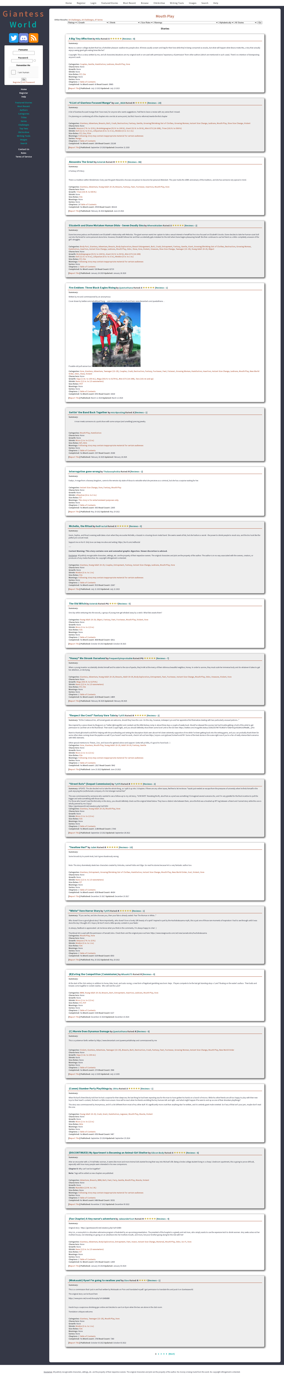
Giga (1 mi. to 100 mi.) (86, 379)
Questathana (126, 287)
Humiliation (100, 64)
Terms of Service (24, 156)
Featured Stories (109, 2)
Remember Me (23, 65)
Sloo (126, 1280)
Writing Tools (177, 2)
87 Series (99, 20)
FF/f (81, 384)
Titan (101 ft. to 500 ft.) (172, 128)
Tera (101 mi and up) (145, 379)
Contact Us (23, 149)
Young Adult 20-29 (106, 187)
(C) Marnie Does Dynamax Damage (89, 1031)
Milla (98, 38)
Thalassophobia (111, 471)
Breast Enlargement (141, 246)
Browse (145, 2)
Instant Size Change (198, 123)
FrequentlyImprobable (120, 658)
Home (69, 2)
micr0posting (118, 412)
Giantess (84, 123)
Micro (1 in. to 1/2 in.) (85, 440)
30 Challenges (74, 20)
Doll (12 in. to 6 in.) (84, 131)
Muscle (142, 1114)
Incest (134, 1242)
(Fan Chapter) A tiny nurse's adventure (92, 1218)
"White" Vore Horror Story (84, 910)
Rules (23, 153)
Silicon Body (157, 1152)
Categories (23, 113)
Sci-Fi (183, 1242)
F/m (84, 74)
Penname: (23, 49)
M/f (80, 443)
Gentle (91, 64)
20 (159, 102)
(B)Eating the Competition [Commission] (93, 974)
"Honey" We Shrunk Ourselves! (87, 658)
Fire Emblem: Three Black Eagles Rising (92, 287)
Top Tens (23, 128)
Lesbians (110, 64)
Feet (133, 187)
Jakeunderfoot (126, 1218)
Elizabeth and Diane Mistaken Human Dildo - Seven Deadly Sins (106, 225)
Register (81, 2)
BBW (82, 993)
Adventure (93, 123)
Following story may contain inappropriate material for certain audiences (110, 136)
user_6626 (119, 102)
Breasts (102, 123)
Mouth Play (165, 16)
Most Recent (129, 2)
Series (24, 121)
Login (93, 2)
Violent (247, 123)
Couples (83, 64)
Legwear (124, 1114)
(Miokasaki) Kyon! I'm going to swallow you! (95, 1280)
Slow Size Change (235, 123)
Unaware (154, 249)
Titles (24, 117)
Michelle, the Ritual (80, 526)
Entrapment (167, 246)
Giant (190, 246)
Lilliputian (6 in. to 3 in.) (103, 131)
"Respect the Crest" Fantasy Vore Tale (92, 715)
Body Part (84, 246)
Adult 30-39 (128, 677)
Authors (24, 110)
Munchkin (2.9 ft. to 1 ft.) (86, 1187)
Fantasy (132, 123)
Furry (115, 1180)
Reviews (127, 38)
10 (131, 847)
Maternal (160, 1242)
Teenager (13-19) (183, 249)
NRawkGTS (126, 974)
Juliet (94, 847)
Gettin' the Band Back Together (88, 412)
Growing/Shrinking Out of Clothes (158, 123)
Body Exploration (123, 246)
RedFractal (101, 526)
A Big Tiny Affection (80, 38)
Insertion (150, 187)
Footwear (140, 187)
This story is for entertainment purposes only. (98, 500)
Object (211, 249)
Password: (23, 57)
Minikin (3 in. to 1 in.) (124, 131)
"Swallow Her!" (78, 847)
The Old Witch (77, 603)
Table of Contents (88, 82)
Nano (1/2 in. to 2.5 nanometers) (90, 381)
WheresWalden (154, 225)
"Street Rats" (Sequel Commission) (90, 783)
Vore (128, 64)
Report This (74, 88)
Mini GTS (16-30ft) (153, 128)
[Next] (172, 1354)
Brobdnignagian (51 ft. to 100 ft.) (111, 128)
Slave (135, 249)
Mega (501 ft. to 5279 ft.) (107, 379)
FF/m (89, 133)
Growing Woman (181, 123)
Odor (129, 249)
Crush (113, 123)
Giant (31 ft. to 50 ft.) (135, 128)
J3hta (115, 1088)
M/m (85, 443)
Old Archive (159, 2)
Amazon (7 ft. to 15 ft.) (86, 128)
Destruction (122, 123)
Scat (190, 872)
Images (192, 2)
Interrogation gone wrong (84, 471)
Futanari (171, 371)
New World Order (179, 872)
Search (204, 2)
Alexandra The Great (81, 162)
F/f (80, 74)
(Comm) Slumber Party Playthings (89, 1088)
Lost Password (28, 82)
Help (215, 2)
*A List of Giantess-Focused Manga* (90, 102)
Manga (78, 138)
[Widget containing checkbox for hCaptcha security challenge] (31, 72)
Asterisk (101, 161)
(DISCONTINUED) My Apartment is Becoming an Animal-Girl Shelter (108, 1152)
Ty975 (121, 715)
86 (139, 161)
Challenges (23, 124)
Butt (108, 123)
